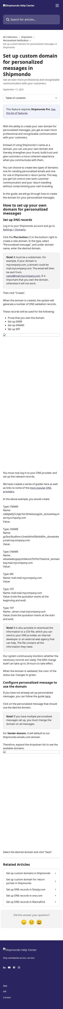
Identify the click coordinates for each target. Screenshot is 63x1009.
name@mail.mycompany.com (23, 276)
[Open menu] (57, 5)
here (47, 696)
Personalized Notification (16, 40)
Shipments (26, 37)
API (4, 991)
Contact (7, 997)
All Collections (10, 37)
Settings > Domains (14, 229)
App (5, 985)
